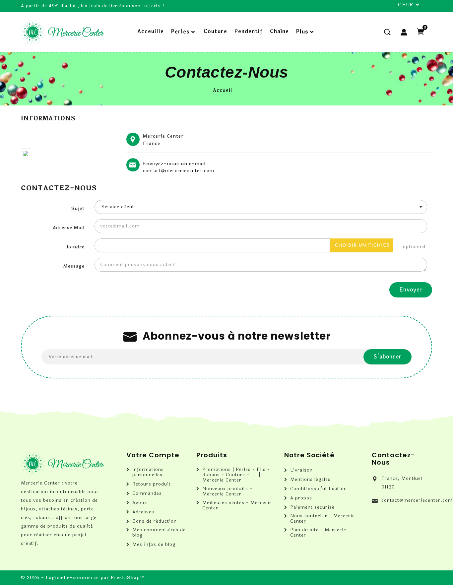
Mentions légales (310, 479)
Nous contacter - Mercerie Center (322, 518)
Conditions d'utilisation (318, 488)
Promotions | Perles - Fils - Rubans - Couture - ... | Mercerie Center (236, 475)
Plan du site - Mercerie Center (318, 532)
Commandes (147, 493)
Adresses (143, 512)
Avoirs (140, 502)
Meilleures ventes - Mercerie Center (237, 505)
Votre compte (152, 455)
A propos (301, 498)
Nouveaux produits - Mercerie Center (227, 491)
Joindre (75, 246)
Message (74, 266)
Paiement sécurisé (312, 507)
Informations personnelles (148, 472)
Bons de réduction (154, 521)
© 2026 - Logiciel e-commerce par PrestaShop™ (83, 577)
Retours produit (151, 484)
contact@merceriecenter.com (178, 171)
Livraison (301, 470)
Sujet (78, 208)
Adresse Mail (69, 227)
